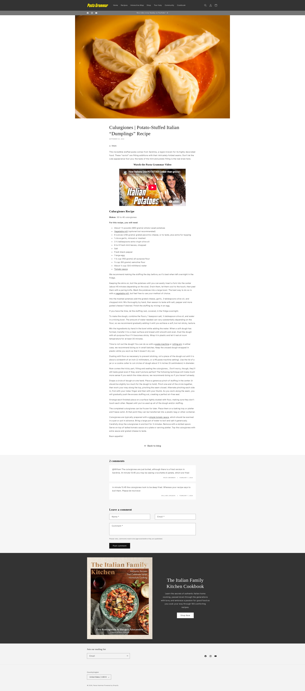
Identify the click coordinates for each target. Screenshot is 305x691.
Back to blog (154, 446)
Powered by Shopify (111, 685)
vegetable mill (122, 293)
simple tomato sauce (159, 417)
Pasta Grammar (98, 685)
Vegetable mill (121, 231)
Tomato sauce (121, 269)
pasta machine (162, 344)
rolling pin (177, 344)
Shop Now (185, 615)
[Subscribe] (127, 656)
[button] (205, 5)
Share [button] (114, 146)
